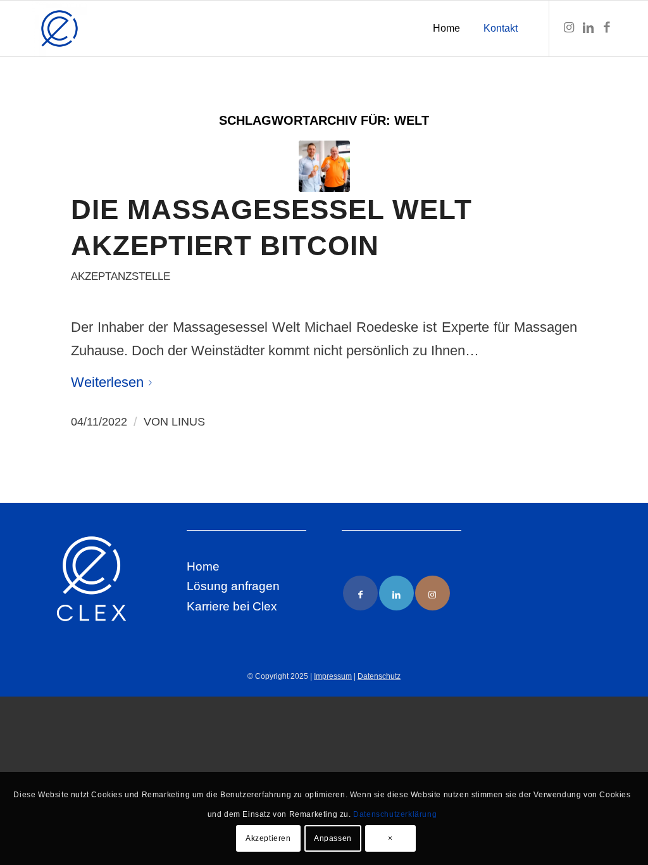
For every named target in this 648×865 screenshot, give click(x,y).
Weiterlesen (107, 382)
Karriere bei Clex (232, 606)
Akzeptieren (268, 838)
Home (203, 566)
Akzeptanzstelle (120, 276)
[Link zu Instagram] (568, 27)
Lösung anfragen (233, 586)
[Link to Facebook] (360, 593)
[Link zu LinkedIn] (587, 27)
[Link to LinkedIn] (396, 593)
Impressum (333, 676)
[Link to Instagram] (432, 593)
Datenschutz (379, 676)
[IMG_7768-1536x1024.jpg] (324, 166)
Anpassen (333, 838)
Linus (188, 421)
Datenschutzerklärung (395, 814)
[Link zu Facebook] (606, 27)
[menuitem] (446, 28)
